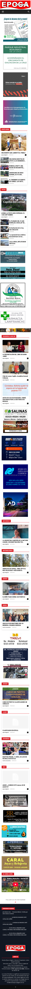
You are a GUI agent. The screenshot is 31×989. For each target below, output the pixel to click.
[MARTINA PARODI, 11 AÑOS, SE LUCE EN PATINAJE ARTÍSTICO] (15, 748)
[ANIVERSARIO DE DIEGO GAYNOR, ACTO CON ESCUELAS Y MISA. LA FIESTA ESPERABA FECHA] (4, 174)
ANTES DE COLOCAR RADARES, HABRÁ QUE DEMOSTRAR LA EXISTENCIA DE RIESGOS (14, 399)
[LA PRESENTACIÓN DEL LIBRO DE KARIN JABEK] (15, 346)
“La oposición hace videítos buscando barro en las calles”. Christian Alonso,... (17, 235)
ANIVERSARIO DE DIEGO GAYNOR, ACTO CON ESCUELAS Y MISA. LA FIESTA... (16, 173)
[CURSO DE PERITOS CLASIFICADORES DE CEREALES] (15, 693)
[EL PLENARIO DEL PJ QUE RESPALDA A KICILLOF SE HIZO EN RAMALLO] (4, 222)
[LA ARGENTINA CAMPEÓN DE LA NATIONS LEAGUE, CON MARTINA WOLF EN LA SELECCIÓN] (15, 531)
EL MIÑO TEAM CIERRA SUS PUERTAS (14, 597)
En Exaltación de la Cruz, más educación (16, 229)
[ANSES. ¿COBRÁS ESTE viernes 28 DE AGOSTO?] (15, 777)
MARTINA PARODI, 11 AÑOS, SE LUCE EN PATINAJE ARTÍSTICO (15, 758)
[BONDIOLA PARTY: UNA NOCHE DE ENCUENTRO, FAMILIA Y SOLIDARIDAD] (4, 167)
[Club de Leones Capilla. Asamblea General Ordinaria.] (15, 368)
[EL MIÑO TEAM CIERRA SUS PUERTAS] (15, 588)
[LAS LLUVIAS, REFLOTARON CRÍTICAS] (4, 243)
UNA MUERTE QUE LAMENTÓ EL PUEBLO (13, 153)
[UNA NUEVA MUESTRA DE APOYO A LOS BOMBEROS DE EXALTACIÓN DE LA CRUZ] (4, 160)
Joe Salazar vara (7, 912)
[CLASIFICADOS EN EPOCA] (15, 722)
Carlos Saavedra (7, 627)
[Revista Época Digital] (15, 4)
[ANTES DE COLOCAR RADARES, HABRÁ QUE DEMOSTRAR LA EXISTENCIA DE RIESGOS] (15, 389)
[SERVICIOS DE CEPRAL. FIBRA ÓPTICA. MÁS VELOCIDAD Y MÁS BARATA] (15, 560)
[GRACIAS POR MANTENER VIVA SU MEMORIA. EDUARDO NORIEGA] (15, 615)
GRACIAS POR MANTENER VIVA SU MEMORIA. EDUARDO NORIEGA (13, 624)
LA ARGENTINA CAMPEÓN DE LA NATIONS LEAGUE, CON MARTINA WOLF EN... (15, 541)
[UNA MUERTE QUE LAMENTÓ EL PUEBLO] (13, 142)
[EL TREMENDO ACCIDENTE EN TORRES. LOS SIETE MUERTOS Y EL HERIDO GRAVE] (4, 181)
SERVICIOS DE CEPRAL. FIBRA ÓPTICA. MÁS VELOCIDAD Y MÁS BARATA (14, 569)
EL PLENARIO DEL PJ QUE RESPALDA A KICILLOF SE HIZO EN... (16, 222)
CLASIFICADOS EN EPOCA (10, 730)
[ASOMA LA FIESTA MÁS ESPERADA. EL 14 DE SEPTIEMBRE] (13, 202)
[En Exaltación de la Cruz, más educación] (4, 229)
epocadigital (4, 154)
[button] (28, 11)
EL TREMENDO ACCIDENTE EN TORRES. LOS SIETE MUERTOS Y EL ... (17, 180)
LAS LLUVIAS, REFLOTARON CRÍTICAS (17, 242)
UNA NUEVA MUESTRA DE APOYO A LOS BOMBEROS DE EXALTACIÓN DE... (17, 160)
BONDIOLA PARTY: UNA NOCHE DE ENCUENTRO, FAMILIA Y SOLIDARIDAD (16, 167)
